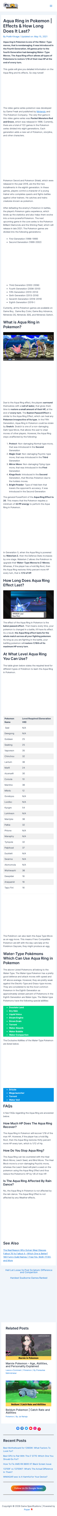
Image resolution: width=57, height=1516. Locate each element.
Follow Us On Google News (28, 1488)
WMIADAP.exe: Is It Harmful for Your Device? (25, 1476)
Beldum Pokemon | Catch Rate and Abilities (28, 1411)
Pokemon (27, 1370)
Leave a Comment (13, 1370)
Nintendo (41, 111)
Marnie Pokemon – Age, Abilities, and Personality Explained (27, 1365)
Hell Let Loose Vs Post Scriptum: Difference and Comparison (28, 1271)
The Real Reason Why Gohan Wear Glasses (24, 1250)
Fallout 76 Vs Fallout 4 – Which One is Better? (25, 1253)
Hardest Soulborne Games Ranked (28, 1278)
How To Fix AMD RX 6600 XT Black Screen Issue (27, 1464)
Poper (27, 1509)
